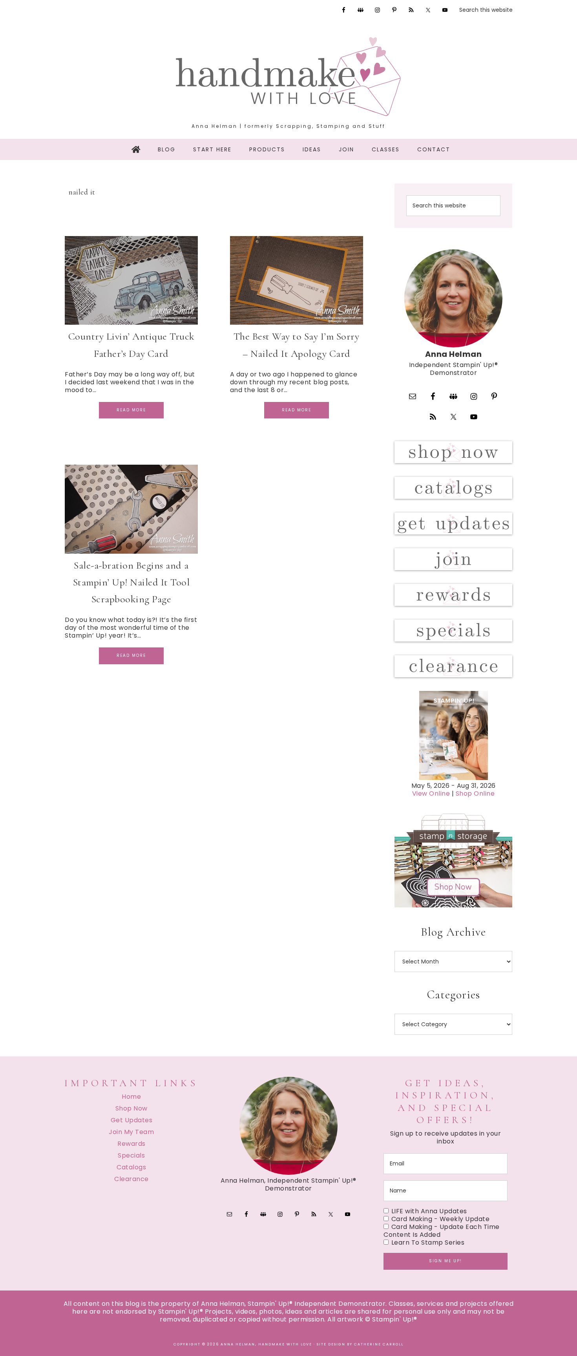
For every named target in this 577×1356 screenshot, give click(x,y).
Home (131, 1096)
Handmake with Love (288, 76)
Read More (131, 410)
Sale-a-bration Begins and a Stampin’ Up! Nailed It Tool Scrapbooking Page (131, 582)
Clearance (131, 1178)
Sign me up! (445, 1261)
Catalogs (131, 1167)
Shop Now (131, 1108)
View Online (431, 793)
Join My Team (131, 1131)
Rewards (131, 1143)
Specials (131, 1155)
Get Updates (132, 1120)
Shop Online (475, 793)
